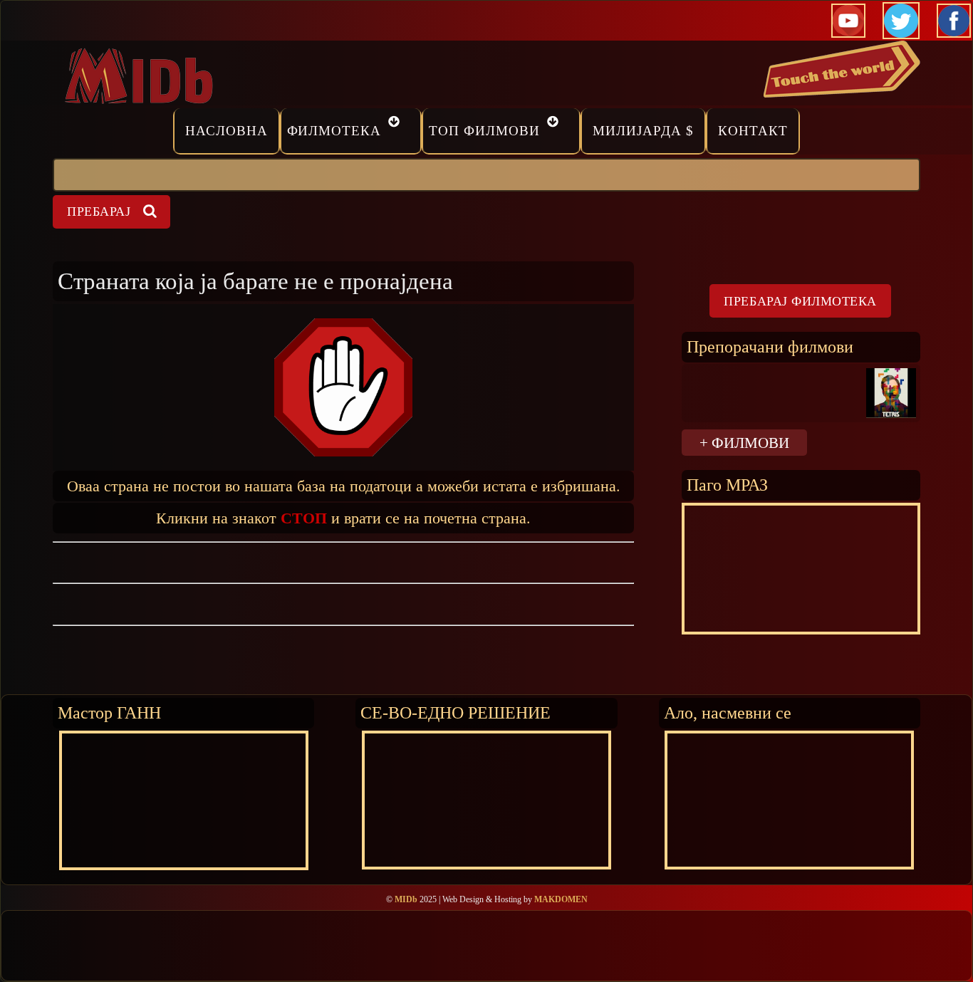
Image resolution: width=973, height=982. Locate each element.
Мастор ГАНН (109, 712)
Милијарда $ (643, 130)
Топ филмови (484, 130)
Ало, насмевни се (727, 712)
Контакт (753, 130)
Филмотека (334, 130)
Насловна (226, 130)
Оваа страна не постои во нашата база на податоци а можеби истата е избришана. (343, 485)
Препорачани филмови (770, 346)
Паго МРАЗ (727, 484)
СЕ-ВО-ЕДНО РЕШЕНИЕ (455, 712)
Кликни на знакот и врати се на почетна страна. (343, 517)
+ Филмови (744, 442)
